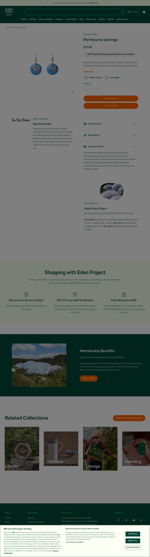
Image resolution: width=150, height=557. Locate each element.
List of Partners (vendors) (75, 542)
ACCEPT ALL (132, 534)
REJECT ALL (132, 541)
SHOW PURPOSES (133, 547)
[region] (75, 541)
